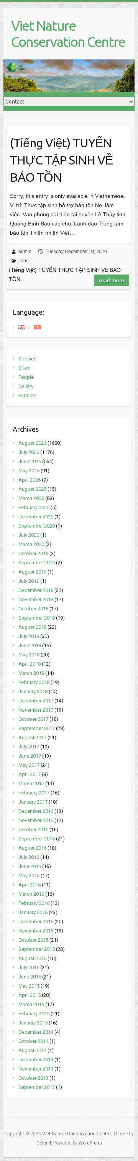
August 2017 (32, 737)
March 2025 (31, 498)
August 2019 (32, 572)
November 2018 (35, 599)
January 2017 (33, 802)
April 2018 (29, 664)
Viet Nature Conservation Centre (68, 33)
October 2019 (33, 553)
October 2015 (33, 940)
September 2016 (36, 839)
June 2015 (29, 977)
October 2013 (33, 1078)
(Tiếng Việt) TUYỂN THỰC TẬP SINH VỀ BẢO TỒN (61, 160)
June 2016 (29, 866)
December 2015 (35, 921)
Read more (111, 280)
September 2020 (36, 526)
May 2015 (28, 986)
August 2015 (32, 958)
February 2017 (33, 793)
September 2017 (36, 728)
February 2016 (33, 903)
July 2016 (28, 857)
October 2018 (33, 609)
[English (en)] (21, 326)
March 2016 (31, 894)
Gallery (25, 386)
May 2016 (28, 875)
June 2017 (29, 756)
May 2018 (28, 655)
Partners (27, 395)
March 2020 (31, 544)
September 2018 (36, 618)
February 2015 (33, 1013)
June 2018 (29, 645)
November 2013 (35, 1069)
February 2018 (33, 682)
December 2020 (35, 517)
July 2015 (28, 967)
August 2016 (32, 848)
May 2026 (28, 471)
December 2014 (35, 1032)
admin (24, 251)
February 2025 (33, 507)
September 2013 (36, 1087)
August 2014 (32, 1050)
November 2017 (35, 710)
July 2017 (28, 747)
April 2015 (29, 995)
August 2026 (32, 443)
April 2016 (29, 885)
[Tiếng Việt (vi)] (37, 326)
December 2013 (35, 1059)
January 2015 (33, 1023)
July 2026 (28, 452)
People (26, 377)
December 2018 (35, 590)
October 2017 (33, 719)
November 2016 (35, 820)
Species (27, 359)
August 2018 (32, 627)
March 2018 (31, 673)
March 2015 (31, 1004)
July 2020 (28, 535)
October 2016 (33, 829)
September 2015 (36, 949)
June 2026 (29, 461)
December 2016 (35, 811)
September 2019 (36, 563)
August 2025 (32, 489)
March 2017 (31, 783)
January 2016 (33, 912)
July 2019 (28, 581)
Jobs (23, 260)
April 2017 (29, 774)
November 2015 (35, 931)
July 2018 (28, 636)
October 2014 (33, 1041)
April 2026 (29, 480)
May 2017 (28, 765)
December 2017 (35, 701)
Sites (24, 368)
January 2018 (33, 691)
